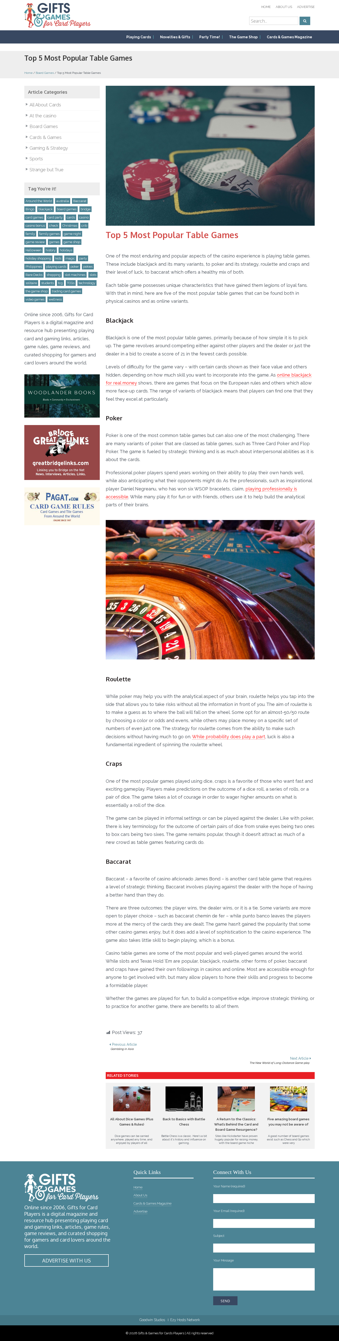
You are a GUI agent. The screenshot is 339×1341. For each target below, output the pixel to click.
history (51, 250)
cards (71, 217)
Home (266, 7)
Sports (36, 158)
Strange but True (47, 169)
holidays (66, 250)
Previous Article (124, 1046)
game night (72, 234)
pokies (88, 266)
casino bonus (35, 225)
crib (84, 225)
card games (34, 217)
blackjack (45, 209)
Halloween (33, 250)
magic (70, 258)
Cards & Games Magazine (289, 37)
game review (35, 242)
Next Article (280, 1060)
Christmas (69, 225)
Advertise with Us (66, 1260)
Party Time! (209, 37)
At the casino (43, 115)
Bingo (30, 209)
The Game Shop (243, 37)
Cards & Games (46, 137)
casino (84, 217)
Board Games (45, 73)
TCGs (70, 283)
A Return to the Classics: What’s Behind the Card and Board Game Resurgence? (236, 1124)
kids (58, 258)
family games (49, 234)
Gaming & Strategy (49, 148)
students (47, 283)
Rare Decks (34, 275)
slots (93, 275)
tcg (60, 283)
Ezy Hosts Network (185, 1320)
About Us (284, 7)
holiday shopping (38, 258)
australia (62, 201)
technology (87, 283)
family (30, 234)
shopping (54, 275)
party (83, 258)
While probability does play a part (228, 736)
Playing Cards (138, 37)
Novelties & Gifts (175, 37)
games (54, 242)
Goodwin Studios (152, 1320)
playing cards (56, 266)
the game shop (37, 291)
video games (35, 299)
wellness (55, 299)
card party (55, 217)
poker (74, 266)
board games (66, 209)
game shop (72, 242)
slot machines (75, 275)
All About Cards (45, 104)
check (53, 225)
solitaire (31, 283)
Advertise (306, 7)
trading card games (66, 291)
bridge (85, 209)
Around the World (39, 201)
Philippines (34, 266)
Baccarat (79, 201)
